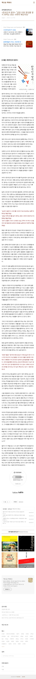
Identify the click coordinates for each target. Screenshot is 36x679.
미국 (15, 644)
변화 (17, 641)
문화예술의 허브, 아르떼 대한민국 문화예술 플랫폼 (12, 42)
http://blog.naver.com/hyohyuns (12, 27)
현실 (17, 639)
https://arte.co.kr (8, 39)
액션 (32, 634)
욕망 (23, 634)
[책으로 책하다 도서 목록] (8, 612)
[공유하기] (7, 502)
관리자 (23, 676)
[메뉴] (34, 2)
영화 (31, 636)
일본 (3, 641)
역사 (22, 639)
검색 (32, 655)
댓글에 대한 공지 (6, 609)
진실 (7, 639)
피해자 (4, 636)
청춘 (13, 641)
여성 (22, 641)
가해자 (32, 639)
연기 (18, 634)
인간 (27, 636)
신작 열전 (5, 509)
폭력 (27, 641)
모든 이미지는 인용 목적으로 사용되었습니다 (13, 618)
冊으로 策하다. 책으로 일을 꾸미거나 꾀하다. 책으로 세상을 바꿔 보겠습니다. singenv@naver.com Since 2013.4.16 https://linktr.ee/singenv (14, 583)
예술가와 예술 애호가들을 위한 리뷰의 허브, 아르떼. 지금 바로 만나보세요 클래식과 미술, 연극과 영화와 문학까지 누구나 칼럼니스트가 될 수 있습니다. (12, 45)
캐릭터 (12, 639)
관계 (10, 644)
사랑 (3, 634)
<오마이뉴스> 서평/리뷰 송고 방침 (10, 615)
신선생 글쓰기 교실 (9, 30)
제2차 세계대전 (11, 634)
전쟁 (8, 641)
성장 (27, 639)
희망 (27, 634)
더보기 (3, 646)
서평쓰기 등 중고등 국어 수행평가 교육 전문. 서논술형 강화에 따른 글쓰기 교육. (12, 33)
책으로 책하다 (7, 2)
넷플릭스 (4, 644)
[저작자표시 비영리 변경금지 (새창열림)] (21, 502)
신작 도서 (10, 509)
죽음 (22, 636)
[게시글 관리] (10, 502)
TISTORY (18, 676)
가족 (24, 644)
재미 (20, 644)
